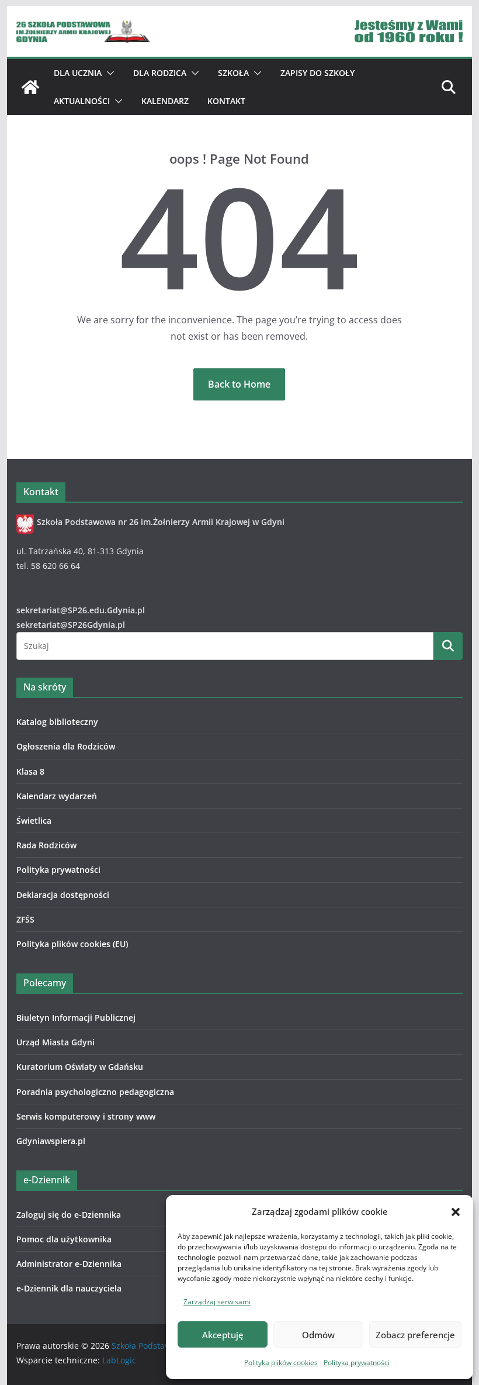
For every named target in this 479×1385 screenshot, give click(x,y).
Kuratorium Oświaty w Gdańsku (79, 1066)
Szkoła (233, 72)
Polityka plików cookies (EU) (72, 943)
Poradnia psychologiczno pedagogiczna (95, 1091)
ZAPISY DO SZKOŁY (317, 72)
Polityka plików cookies (281, 1362)
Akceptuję (223, 1335)
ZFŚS (25, 919)
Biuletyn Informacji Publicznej (76, 1017)
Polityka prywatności (357, 1362)
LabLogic (119, 1360)
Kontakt (226, 100)
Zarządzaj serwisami (217, 1302)
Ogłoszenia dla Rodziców (65, 746)
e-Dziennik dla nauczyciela (69, 1288)
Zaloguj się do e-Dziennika (68, 1214)
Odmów (318, 1335)
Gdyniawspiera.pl (50, 1140)
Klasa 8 (30, 771)
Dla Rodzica (159, 72)
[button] (455, 1212)
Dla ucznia (78, 72)
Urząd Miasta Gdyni (55, 1042)
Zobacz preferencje (415, 1335)
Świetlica (33, 820)
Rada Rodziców (46, 845)
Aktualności (82, 100)
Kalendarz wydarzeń (56, 796)
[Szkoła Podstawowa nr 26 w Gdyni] (30, 87)
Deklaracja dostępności (62, 894)
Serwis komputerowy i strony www (85, 1116)
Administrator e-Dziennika (69, 1263)
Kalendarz (165, 100)
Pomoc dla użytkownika (64, 1239)
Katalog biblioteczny (57, 721)
